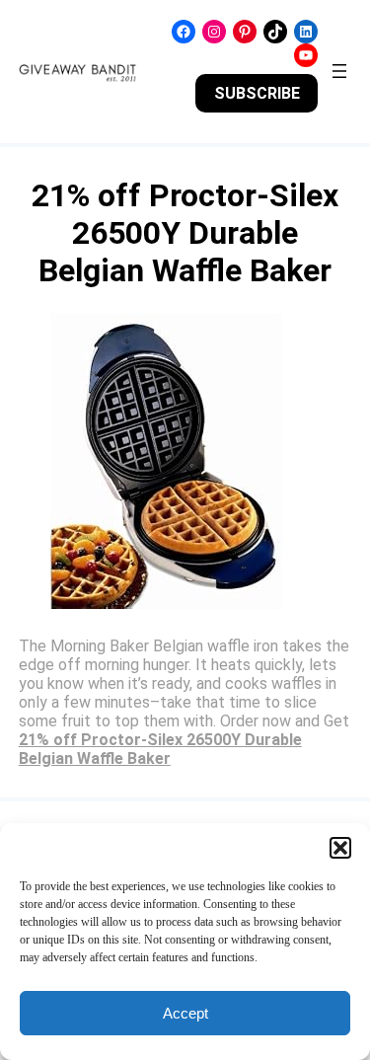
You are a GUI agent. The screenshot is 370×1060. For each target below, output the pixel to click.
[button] (340, 848)
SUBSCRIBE (257, 93)
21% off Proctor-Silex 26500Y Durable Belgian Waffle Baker (160, 749)
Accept (185, 1013)
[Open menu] (339, 71)
